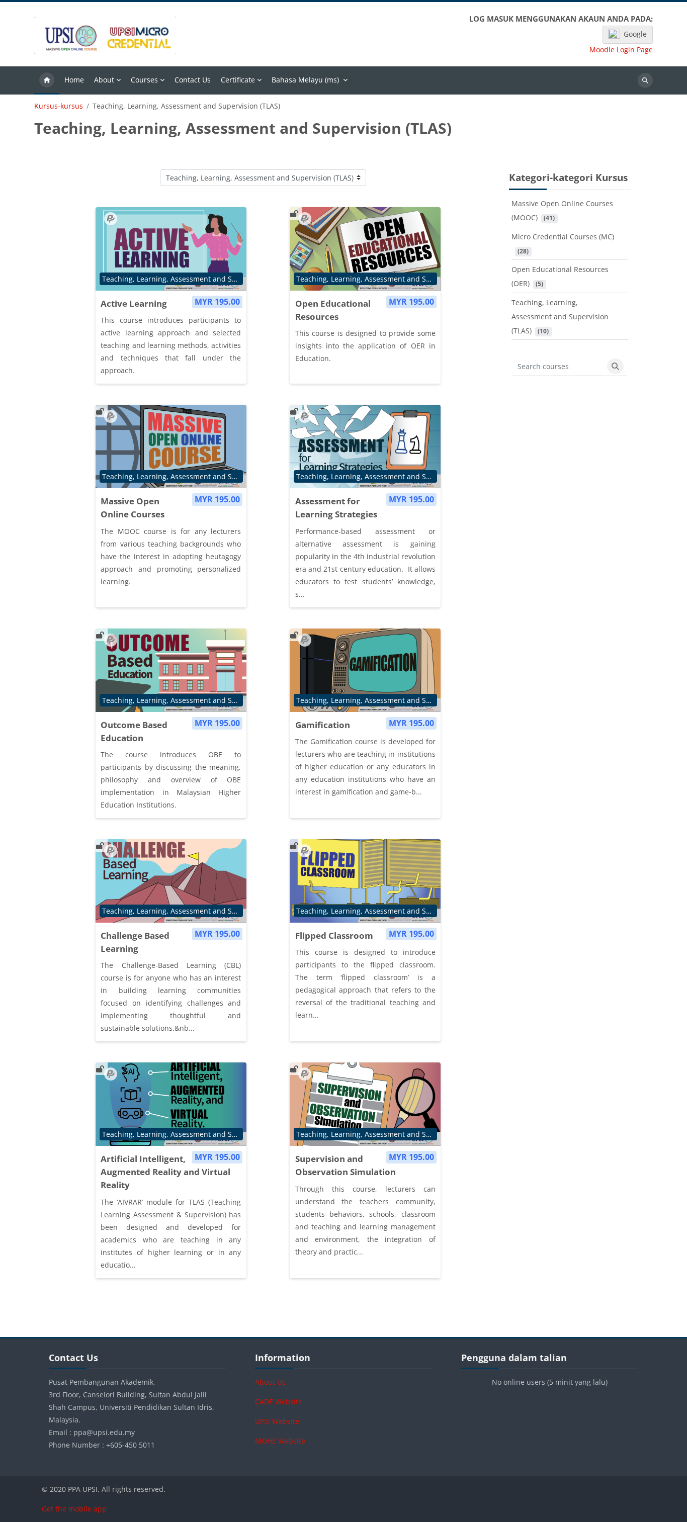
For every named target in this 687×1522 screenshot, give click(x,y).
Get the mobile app (74, 1508)
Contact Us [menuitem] (193, 79)
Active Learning (134, 303)
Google (635, 34)
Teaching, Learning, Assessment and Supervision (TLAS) (560, 316)
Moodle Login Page (621, 49)
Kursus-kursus (58, 106)
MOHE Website (280, 1441)
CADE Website (278, 1401)
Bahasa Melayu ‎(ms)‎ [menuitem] (305, 79)
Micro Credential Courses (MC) (562, 236)
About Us (270, 1382)
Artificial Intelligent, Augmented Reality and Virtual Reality (165, 1172)
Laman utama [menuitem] (46, 80)
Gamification (322, 725)
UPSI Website (277, 1421)
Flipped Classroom (334, 935)
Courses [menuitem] (144, 79)
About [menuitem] (104, 79)
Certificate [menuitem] (238, 79)
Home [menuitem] (74, 79)
